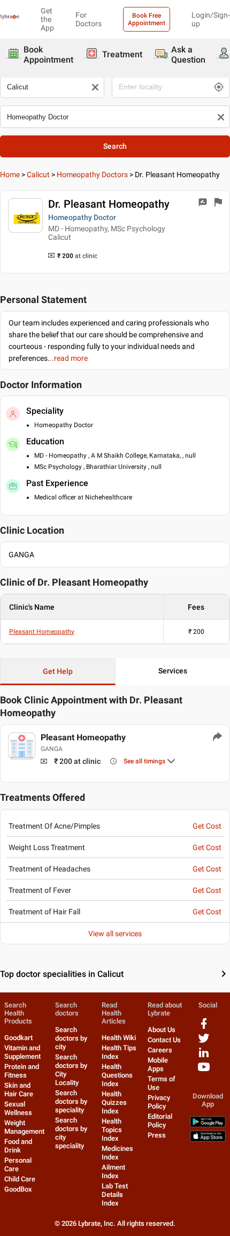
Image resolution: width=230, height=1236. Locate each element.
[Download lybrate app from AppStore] (208, 1139)
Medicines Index (117, 1152)
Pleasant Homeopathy (41, 631)
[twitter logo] (203, 1042)
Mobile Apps (158, 1064)
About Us (161, 1030)
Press (157, 1135)
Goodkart (18, 1038)
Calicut (38, 174)
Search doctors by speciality (71, 1101)
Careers (160, 1050)
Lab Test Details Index (115, 1194)
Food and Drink (18, 1146)
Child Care (19, 1179)
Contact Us (164, 1040)
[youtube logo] (203, 1071)
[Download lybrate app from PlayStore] (208, 1125)
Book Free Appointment (146, 19)
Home (10, 174)
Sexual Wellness (18, 1108)
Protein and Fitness (21, 1071)
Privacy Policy (159, 1102)
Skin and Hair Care (18, 1089)
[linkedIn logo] (203, 1056)
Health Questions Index (117, 1075)
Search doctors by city (71, 1038)
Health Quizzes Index (114, 1102)
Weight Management (24, 1127)
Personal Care (18, 1164)
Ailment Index (113, 1171)
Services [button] (172, 670)
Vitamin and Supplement (22, 1052)
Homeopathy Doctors (92, 174)
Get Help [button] (58, 671)
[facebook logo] (203, 1027)
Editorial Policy (160, 1120)
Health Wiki (119, 1038)
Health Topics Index (112, 1129)
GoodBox (18, 1189)
